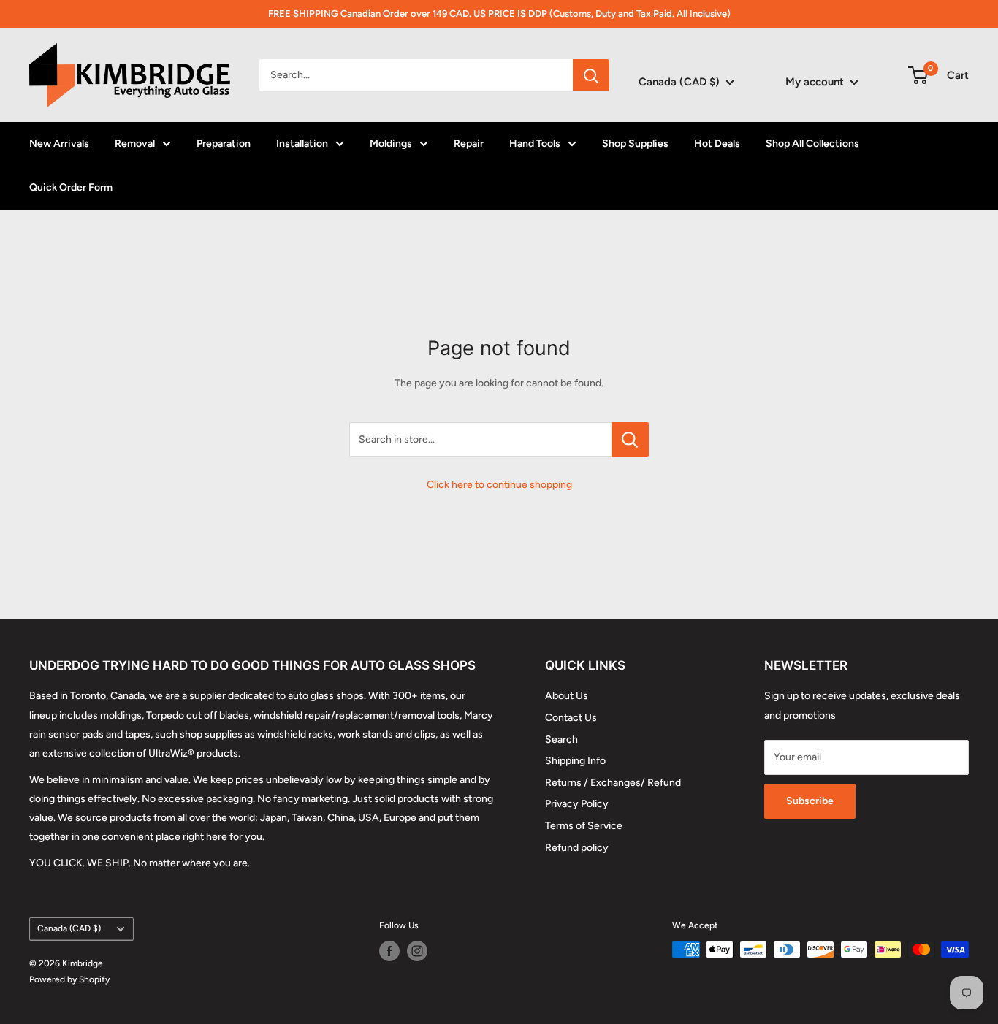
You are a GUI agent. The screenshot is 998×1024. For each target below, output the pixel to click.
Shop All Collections (812, 143)
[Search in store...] (630, 439)
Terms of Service (583, 825)
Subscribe (810, 801)
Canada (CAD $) (69, 928)
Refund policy (577, 847)
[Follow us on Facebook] (389, 951)
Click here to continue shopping (499, 484)
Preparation (224, 143)
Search (561, 739)
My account (816, 81)
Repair (469, 143)
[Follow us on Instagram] (417, 951)
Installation (302, 143)
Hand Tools (534, 143)
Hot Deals (717, 143)
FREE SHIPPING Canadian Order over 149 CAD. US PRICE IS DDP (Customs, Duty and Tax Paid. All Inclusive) (499, 13)
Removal (135, 143)
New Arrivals (59, 143)
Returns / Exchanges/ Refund (613, 782)
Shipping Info (575, 760)
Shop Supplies (635, 143)
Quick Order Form (71, 187)
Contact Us (571, 717)
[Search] (591, 75)
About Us (566, 695)
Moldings (391, 143)
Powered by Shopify (69, 979)
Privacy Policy (577, 804)
